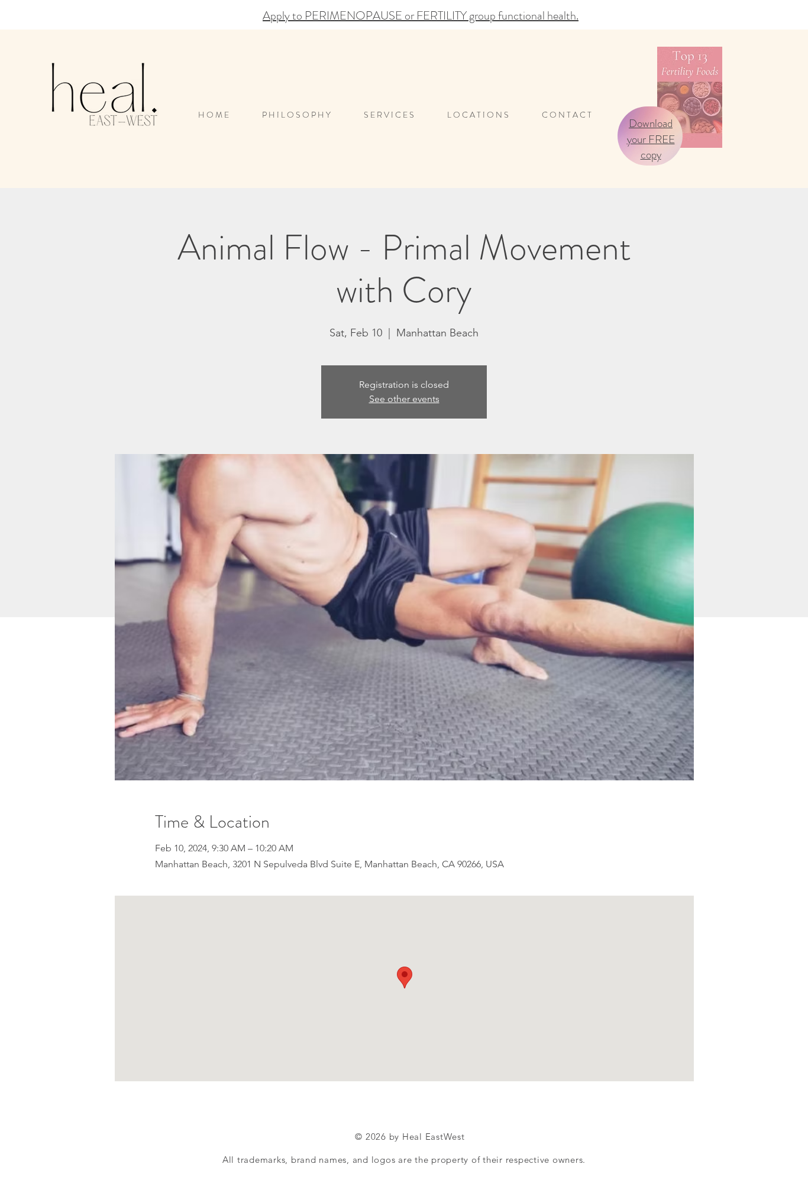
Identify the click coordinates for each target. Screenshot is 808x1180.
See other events (404, 398)
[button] (485, 115)
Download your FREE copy (651, 139)
